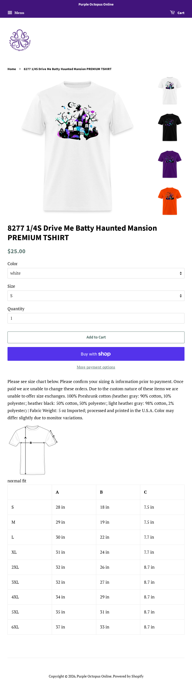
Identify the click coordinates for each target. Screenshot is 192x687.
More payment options (96, 367)
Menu (19, 12)
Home (12, 69)
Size (11, 286)
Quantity (16, 308)
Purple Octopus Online (94, 676)
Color (13, 263)
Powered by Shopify (128, 676)
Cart (180, 13)
